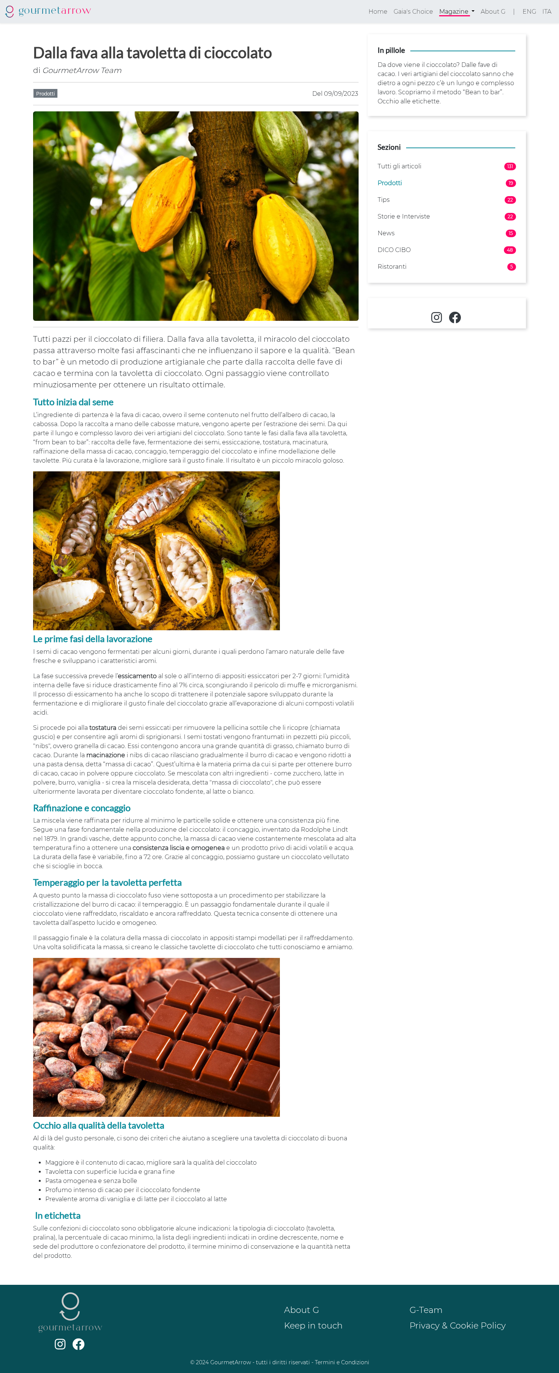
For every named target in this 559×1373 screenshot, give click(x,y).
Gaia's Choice (413, 11)
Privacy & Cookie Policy (458, 1325)
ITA (546, 11)
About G (493, 11)
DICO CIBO (445, 250)
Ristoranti (445, 266)
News (445, 233)
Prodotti (445, 183)
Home (377, 11)
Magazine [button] (454, 11)
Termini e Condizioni (342, 1362)
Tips (445, 199)
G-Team (426, 1310)
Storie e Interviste (445, 216)
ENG (529, 11)
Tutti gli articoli (445, 166)
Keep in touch (313, 1325)
